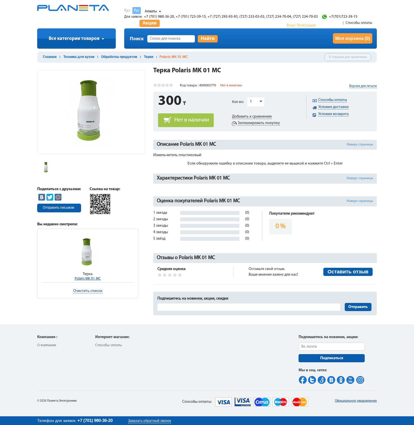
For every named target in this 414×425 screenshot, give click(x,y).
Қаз (127, 10)
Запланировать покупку (259, 123)
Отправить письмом (58, 208)
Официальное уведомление (356, 400)
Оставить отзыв (348, 272)
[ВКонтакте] (41, 197)
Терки (148, 57)
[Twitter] (49, 197)
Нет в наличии (191, 120)
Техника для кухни (78, 57)
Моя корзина (352, 38)
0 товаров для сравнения (348, 57)
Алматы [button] (151, 11)
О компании (46, 345)
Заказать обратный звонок (149, 421)
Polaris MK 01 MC (88, 278)
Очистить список (88, 291)
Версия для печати (363, 86)
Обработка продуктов (119, 57)
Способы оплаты (359, 23)
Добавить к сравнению (252, 116)
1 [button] (251, 102)
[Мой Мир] (58, 197)
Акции (150, 23)
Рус (136, 10)
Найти (208, 38)
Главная (50, 57)
